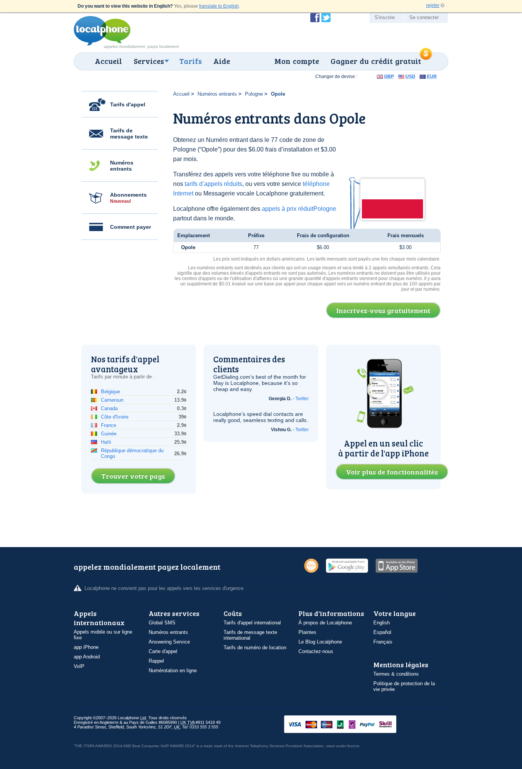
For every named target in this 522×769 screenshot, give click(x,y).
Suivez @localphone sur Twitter (326, 17)
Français (382, 642)
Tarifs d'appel (127, 104)
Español (382, 632)
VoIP (79, 666)
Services (149, 61)
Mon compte (296, 61)
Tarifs (190, 61)
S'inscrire (384, 17)
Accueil (108, 61)
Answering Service (169, 642)
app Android (87, 657)
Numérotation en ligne (173, 670)
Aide (221, 61)
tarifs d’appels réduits (213, 184)
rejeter (432, 5)
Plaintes (307, 632)
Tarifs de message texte (129, 133)
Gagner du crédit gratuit (376, 61)
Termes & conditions (396, 674)
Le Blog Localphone (320, 642)
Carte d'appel (163, 651)
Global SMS (162, 623)
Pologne (254, 94)
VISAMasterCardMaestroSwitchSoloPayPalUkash (351, 724)
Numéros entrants (121, 166)
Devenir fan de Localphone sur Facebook (314, 17)
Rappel (156, 661)
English (381, 623)
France (108, 425)
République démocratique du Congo (132, 453)
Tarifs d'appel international (252, 623)
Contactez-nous (315, 651)
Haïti (106, 442)
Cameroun (112, 400)
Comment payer (130, 227)
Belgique (110, 391)
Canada (109, 408)
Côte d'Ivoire (114, 417)
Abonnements (128, 198)
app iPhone (86, 647)
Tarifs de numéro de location (255, 647)
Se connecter (424, 17)
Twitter (302, 398)
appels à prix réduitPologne (299, 208)
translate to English (219, 6)
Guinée (109, 434)
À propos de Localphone (325, 623)
